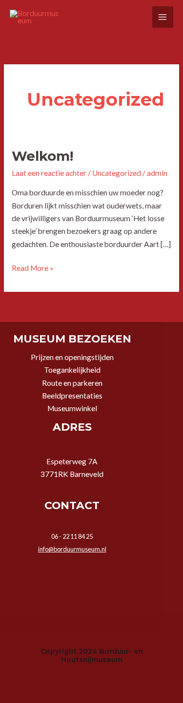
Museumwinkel (72, 408)
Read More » (33, 267)
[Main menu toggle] (162, 16)
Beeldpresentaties (72, 395)
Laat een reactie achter (49, 173)
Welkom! (42, 156)
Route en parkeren (72, 383)
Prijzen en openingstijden (72, 357)
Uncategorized (116, 173)
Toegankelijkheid (72, 369)
